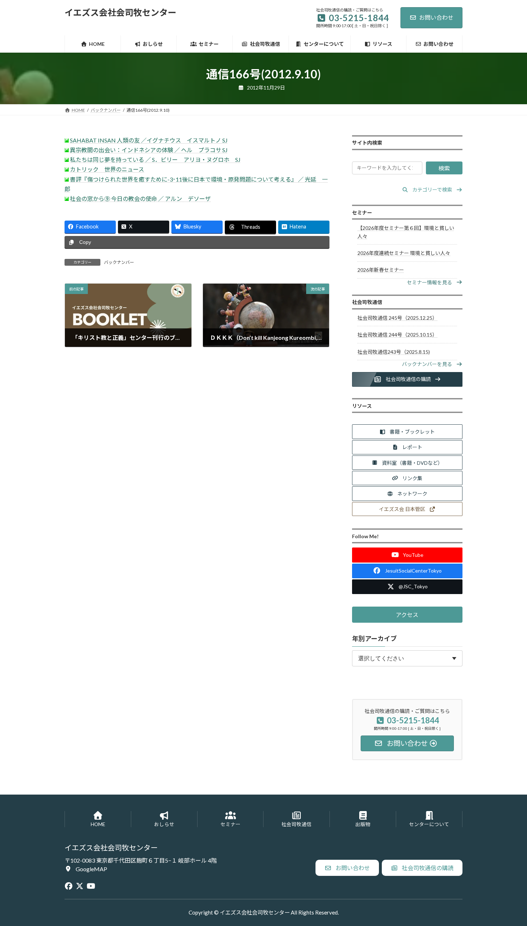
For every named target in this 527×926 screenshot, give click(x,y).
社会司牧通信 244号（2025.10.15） (397, 335)
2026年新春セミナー (380, 270)
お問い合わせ (436, 17)
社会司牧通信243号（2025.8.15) (393, 351)
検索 (444, 168)
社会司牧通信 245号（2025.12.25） (397, 318)
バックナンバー (119, 262)
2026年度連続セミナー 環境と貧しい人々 (403, 253)
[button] (432, 190)
